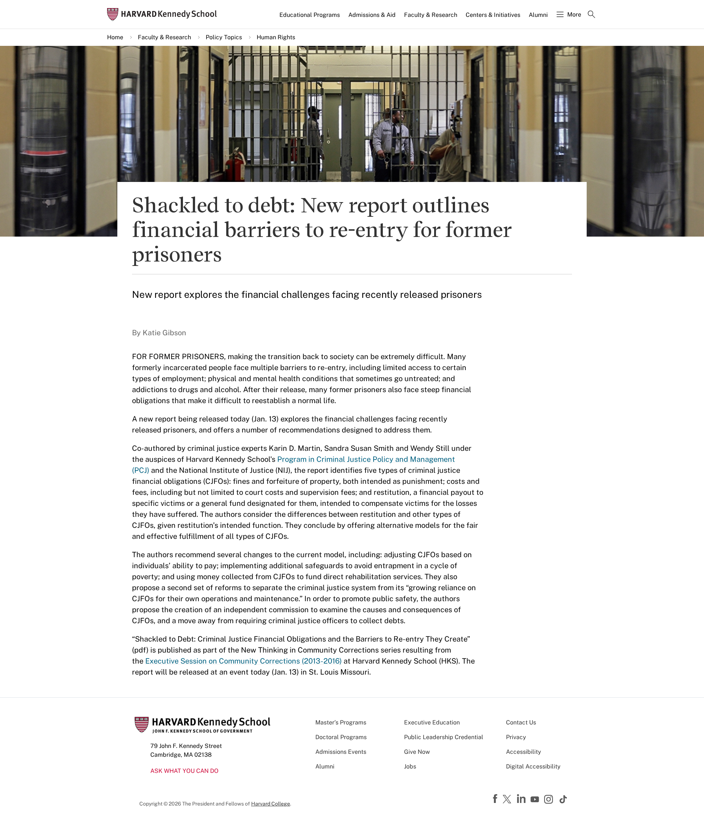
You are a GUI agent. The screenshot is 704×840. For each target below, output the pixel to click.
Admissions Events (340, 751)
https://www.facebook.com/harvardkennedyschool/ (496, 799)
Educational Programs (309, 14)
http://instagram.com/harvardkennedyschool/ (549, 800)
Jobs (410, 766)
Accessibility (523, 751)
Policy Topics (224, 37)
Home (115, 37)
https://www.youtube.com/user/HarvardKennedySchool (535, 800)
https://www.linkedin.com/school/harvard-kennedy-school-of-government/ (522, 799)
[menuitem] (310, 18)
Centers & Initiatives (493, 14)
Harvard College (270, 804)
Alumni (538, 14)
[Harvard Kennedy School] (164, 14)
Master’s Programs (340, 722)
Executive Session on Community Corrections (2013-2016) (243, 661)
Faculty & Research (430, 14)
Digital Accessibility (533, 766)
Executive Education (432, 722)
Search (591, 15)
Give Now (417, 751)
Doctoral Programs (341, 737)
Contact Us (521, 722)
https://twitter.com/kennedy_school (508, 799)
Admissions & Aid (372, 14)
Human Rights (276, 37)
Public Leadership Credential (443, 737)
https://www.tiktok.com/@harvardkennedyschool (563, 799)
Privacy (516, 737)
